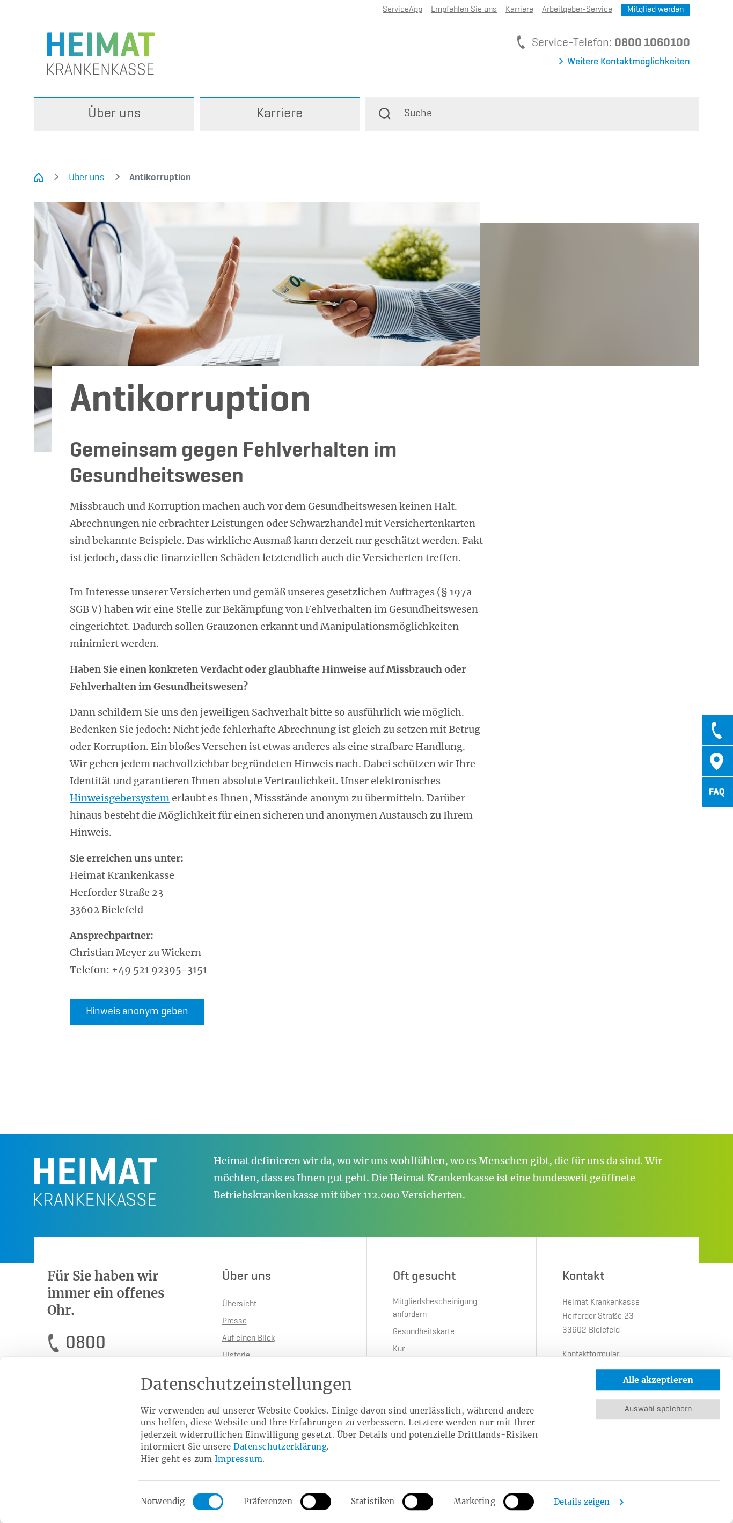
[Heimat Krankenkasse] (94, 53)
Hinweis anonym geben (137, 1011)
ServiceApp (402, 9)
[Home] (38, 177)
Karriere (519, 9)
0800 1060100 (652, 43)
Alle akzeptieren (658, 1379)
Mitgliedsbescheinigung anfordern (435, 1308)
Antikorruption (153, 177)
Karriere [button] (279, 114)
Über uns (86, 177)
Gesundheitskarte (424, 1332)
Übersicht (239, 1304)
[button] (532, 114)
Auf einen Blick (248, 1338)
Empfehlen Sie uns (464, 9)
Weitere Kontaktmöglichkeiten (628, 62)
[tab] (717, 730)
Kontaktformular (590, 1354)
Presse (234, 1321)
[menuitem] (114, 114)
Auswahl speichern (658, 1409)
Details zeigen (582, 1502)
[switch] (315, 1501)
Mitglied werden (655, 9)
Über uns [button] (114, 114)
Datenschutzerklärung (280, 1446)
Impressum (239, 1459)
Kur (399, 1349)
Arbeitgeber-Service (577, 9)
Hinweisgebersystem (120, 798)
